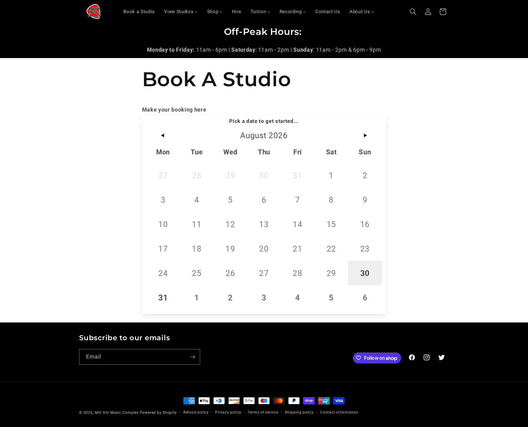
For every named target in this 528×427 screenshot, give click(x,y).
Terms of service (263, 412)
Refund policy (196, 412)
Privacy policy (228, 412)
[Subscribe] (192, 357)
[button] (413, 11)
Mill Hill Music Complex (117, 412)
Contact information (339, 412)
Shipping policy (299, 412)
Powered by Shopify (158, 412)
